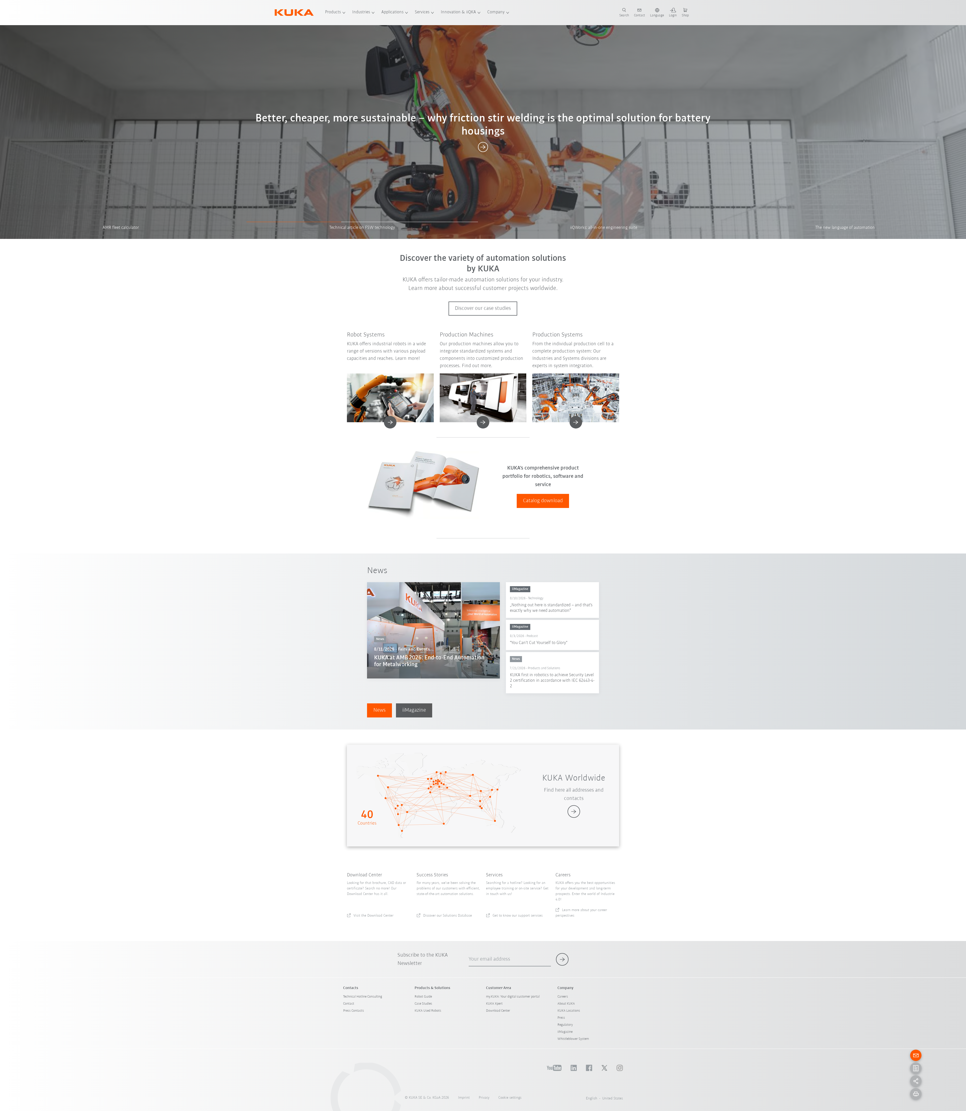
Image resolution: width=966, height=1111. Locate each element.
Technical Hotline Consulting (362, 997)
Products (333, 12)
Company (496, 12)
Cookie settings (509, 1098)
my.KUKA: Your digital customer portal (513, 997)
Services (422, 12)
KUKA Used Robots (428, 1011)
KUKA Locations (568, 1011)
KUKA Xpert (494, 1004)
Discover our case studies (483, 308)
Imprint (464, 1098)
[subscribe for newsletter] (562, 959)
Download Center (498, 1011)
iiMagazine (414, 710)
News (379, 710)
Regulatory (565, 1025)
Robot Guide (423, 997)
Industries (361, 12)
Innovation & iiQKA (458, 12)
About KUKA (566, 1004)
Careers (562, 997)
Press (561, 1018)
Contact (348, 1004)
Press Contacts (353, 1011)
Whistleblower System (573, 1039)
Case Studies (423, 1004)
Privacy (484, 1098)
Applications (392, 12)
